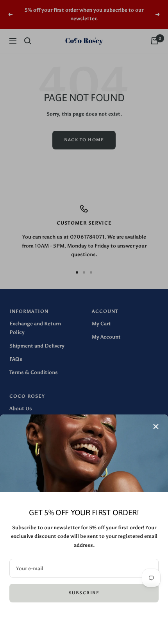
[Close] (156, 426)
